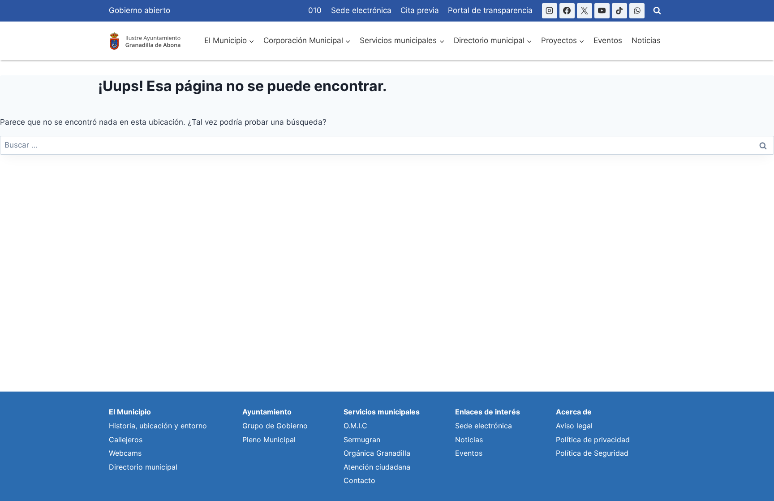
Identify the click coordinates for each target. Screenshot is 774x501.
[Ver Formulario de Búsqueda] (657, 11)
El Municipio (130, 411)
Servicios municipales (382, 411)
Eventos (607, 40)
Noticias (646, 40)
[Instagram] (549, 10)
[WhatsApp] (637, 10)
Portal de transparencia (490, 10)
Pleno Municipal (269, 439)
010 (315, 10)
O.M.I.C (355, 425)
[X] (584, 10)
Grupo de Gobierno (275, 425)
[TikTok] (619, 10)
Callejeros (125, 439)
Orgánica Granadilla (377, 453)
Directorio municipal (143, 466)
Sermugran (362, 439)
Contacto (359, 480)
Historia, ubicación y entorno (158, 425)
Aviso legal (574, 425)
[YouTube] (602, 10)
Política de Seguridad (592, 453)
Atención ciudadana (377, 466)
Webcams (125, 453)
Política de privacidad (593, 439)
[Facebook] (567, 10)
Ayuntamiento (267, 411)
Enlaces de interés (487, 411)
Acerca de (574, 411)
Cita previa (419, 10)
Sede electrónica (361, 10)
